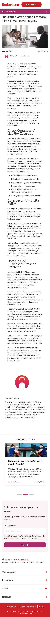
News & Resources (20, 560)
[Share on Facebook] (44, 51)
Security (22, 607)
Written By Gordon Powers (19, 56)
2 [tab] (24, 494)
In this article (9, 11)
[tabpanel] (26, 464)
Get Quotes (31, 4)
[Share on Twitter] (41, 51)
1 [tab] (18, 494)
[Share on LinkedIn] (47, 51)
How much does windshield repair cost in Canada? (25, 462)
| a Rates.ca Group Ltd (28, 611)
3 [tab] (30, 494)
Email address (10, 525)
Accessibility (31, 607)
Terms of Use (11, 607)
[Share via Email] (39, 51)
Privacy (41, 607)
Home (7, 560)
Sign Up (25, 544)
